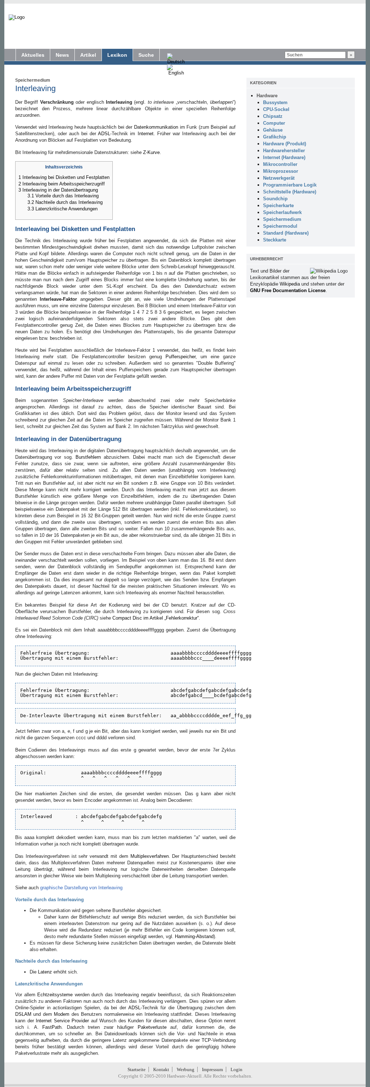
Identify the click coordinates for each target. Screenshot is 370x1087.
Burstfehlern (88, 457)
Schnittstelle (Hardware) (289, 191)
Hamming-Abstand (194, 936)
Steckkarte (274, 240)
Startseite (137, 1069)
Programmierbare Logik (290, 185)
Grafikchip (274, 137)
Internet (146, 133)
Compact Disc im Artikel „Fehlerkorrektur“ (155, 618)
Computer (274, 123)
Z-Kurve (151, 152)
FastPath (51, 1027)
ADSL (104, 133)
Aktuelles (32, 55)
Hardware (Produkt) (284, 143)
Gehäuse (273, 130)
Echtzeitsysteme (55, 994)
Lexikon (117, 55)
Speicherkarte (278, 205)
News (62, 55)
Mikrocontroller (280, 164)
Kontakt (161, 1069)
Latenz (45, 972)
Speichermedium (32, 80)
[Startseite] (17, 17)
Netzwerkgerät (278, 178)
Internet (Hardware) (284, 157)
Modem (61, 1014)
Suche (146, 55)
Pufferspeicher (180, 356)
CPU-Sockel (276, 109)
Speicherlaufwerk (282, 212)
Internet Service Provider (62, 1020)
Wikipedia (290, 284)
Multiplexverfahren (149, 856)
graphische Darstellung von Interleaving (81, 887)
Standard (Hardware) (286, 233)
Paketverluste (152, 1027)
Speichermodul (280, 226)
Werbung (185, 1069)
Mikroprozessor (280, 171)
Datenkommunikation (156, 127)
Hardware (267, 95)
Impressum (212, 1069)
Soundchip (275, 198)
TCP (206, 1040)
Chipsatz (273, 116)
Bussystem (275, 102)
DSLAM (23, 1014)
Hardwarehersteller (284, 150)
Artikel (88, 55)
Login (236, 1069)
